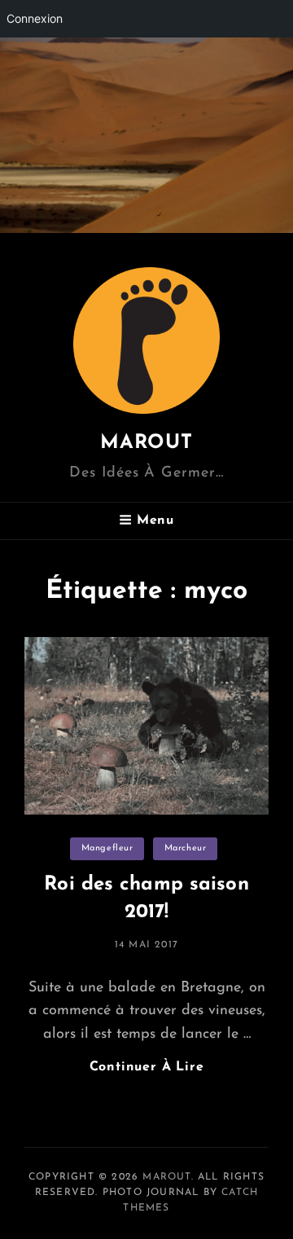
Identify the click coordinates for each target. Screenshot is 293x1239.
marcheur (185, 848)
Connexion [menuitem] (35, 18)
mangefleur (107, 848)
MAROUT (146, 443)
